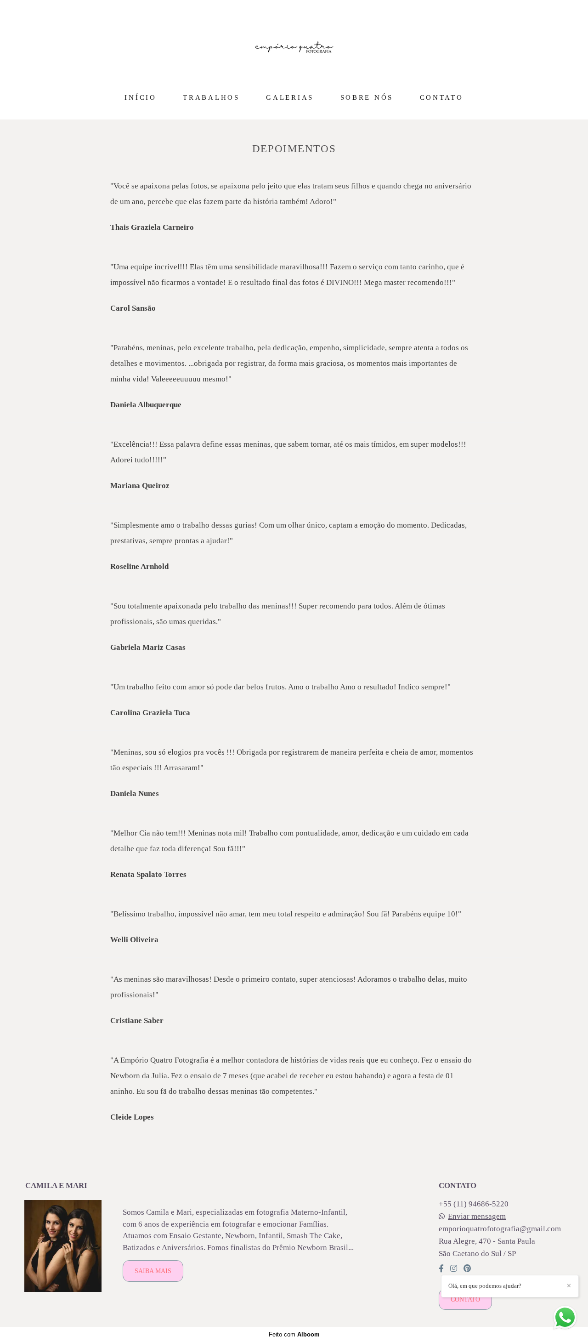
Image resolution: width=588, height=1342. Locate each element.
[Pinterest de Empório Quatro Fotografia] (467, 1268)
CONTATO (442, 97)
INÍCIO (140, 97)
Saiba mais (153, 1270)
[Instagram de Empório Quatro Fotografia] (453, 1268)
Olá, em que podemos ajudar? (484, 1285)
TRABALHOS (211, 97)
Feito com (294, 1334)
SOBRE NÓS (366, 97)
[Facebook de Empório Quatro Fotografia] (441, 1268)
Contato (465, 1299)
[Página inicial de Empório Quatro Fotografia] (294, 44)
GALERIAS (290, 97)
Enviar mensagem (477, 1216)
